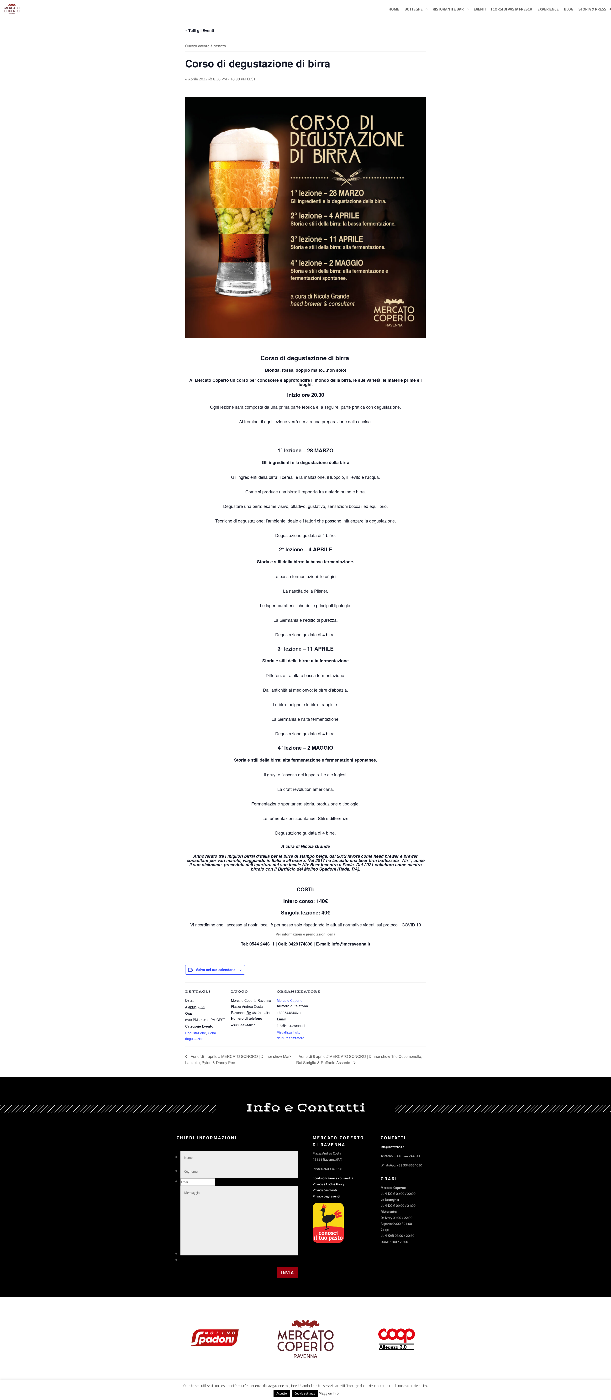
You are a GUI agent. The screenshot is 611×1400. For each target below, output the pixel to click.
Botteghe (414, 9)
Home (394, 9)
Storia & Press (592, 9)
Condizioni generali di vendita (333, 1178)
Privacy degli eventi (326, 1196)
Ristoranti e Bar (448, 9)
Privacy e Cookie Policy (328, 1184)
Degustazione (195, 1032)
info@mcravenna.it (351, 944)
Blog (568, 9)
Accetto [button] (281, 1393)
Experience (548, 9)
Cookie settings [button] (305, 1393)
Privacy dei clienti (325, 1190)
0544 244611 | (263, 944)
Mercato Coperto (289, 1000)
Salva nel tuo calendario (216, 969)
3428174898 (300, 944)
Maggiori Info (329, 1393)
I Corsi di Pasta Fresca (511, 9)
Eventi (480, 9)
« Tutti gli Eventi (199, 30)
